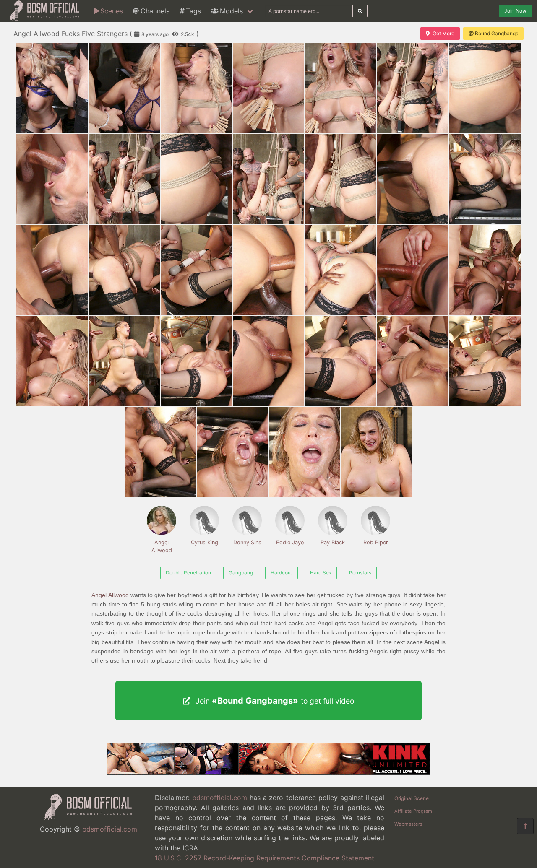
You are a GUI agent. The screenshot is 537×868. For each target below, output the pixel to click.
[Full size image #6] (485, 88)
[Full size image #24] (268, 361)
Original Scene (411, 798)
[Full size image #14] (52, 270)
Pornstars (360, 572)
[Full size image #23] (196, 361)
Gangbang (241, 572)
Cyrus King (204, 542)
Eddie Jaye (290, 542)
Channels (155, 11)
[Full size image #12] (412, 179)
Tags (193, 11)
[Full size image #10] (268, 179)
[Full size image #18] (340, 270)
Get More (443, 33)
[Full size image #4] (340, 88)
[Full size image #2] (196, 88)
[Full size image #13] (485, 179)
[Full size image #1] (124, 88)
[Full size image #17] (268, 270)
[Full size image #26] (412, 361)
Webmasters (408, 824)
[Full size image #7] (52, 179)
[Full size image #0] (52, 88)
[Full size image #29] (232, 452)
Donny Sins (247, 542)
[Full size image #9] (196, 179)
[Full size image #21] (52, 361)
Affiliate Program (413, 811)
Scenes (111, 11)
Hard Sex (320, 572)
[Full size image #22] (124, 361)
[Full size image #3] (268, 88)
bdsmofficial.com (109, 829)
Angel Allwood (161, 546)
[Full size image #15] (124, 270)
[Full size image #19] (412, 270)
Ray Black (333, 542)
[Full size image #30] (304, 452)
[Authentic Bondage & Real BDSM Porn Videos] (268, 772)
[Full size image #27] (485, 361)
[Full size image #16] (196, 270)
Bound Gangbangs (496, 33)
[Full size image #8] (124, 179)
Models (231, 11)
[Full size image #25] (340, 361)
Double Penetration (188, 572)
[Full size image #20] (485, 270)
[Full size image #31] (376, 452)
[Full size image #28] (160, 452)
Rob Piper (375, 542)
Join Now (515, 11)
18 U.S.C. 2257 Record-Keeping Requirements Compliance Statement (264, 858)
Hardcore (281, 572)
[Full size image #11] (340, 179)
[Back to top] (525, 826)
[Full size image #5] (412, 88)
